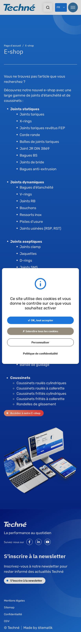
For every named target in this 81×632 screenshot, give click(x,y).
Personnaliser (40, 342)
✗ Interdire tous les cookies (40, 331)
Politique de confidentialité (40, 353)
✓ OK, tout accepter (40, 320)
